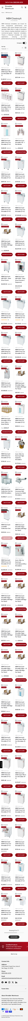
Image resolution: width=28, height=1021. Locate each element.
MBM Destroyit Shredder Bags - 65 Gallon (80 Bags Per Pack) (21, 634)
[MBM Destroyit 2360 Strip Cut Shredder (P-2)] (7, 164)
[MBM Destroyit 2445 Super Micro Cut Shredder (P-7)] (21, 763)
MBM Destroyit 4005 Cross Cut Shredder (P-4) (20, 209)
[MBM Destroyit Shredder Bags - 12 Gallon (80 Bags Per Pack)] (21, 657)
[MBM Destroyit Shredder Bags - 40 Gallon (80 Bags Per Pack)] (7, 657)
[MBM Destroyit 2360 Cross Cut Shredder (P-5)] (7, 198)
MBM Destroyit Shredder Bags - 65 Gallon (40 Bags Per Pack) (7, 598)
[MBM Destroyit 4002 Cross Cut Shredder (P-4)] (21, 304)
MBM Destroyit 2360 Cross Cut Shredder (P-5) (6, 209)
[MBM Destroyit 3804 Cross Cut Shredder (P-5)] (21, 340)
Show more (14, 937)
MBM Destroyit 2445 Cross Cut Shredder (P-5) (6, 810)
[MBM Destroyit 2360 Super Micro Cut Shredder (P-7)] (7, 60)
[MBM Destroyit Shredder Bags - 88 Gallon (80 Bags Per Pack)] (21, 515)
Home (3, 12)
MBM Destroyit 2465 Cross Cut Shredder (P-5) (6, 879)
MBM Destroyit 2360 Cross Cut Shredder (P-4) (20, 176)
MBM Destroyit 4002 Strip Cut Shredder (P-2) (5, 351)
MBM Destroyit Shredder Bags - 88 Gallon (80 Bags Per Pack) (21, 527)
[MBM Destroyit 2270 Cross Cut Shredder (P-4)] (21, 692)
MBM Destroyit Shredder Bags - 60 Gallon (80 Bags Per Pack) (7, 634)
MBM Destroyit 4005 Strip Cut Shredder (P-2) (19, 243)
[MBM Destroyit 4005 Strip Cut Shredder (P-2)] (21, 231)
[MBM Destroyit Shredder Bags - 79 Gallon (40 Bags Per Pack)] (21, 586)
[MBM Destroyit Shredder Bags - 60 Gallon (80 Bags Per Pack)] (7, 621)
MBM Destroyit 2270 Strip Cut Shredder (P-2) (19, 879)
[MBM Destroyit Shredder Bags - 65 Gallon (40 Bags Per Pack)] (7, 586)
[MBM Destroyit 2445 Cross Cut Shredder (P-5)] (7, 798)
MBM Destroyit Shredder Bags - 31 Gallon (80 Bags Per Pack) (20, 386)
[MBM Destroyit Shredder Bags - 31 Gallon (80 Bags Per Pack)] (21, 373)
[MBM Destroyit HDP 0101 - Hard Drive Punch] (7, 266)
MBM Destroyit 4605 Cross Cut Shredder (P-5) (6, 385)
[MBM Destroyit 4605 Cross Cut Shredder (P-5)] (7, 373)
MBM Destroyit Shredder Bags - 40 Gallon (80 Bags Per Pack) (7, 669)
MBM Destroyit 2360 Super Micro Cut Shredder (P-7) (6, 72)
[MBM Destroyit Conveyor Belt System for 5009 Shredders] (21, 479)
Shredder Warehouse (10, 1015)
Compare (19, 43)
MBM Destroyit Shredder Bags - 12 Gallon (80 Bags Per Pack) (21, 669)
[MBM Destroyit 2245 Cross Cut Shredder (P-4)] (21, 95)
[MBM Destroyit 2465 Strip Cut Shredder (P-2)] (7, 763)
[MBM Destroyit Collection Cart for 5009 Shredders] (7, 479)
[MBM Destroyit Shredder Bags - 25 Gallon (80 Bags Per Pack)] (7, 692)
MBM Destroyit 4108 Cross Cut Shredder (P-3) (20, 912)
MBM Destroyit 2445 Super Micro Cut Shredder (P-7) (20, 775)
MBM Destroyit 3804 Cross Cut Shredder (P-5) (20, 351)
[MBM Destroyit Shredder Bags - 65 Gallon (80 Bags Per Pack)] (21, 621)
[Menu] (2, 7)
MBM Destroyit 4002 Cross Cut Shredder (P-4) (20, 315)
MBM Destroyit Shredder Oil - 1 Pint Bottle (20, 142)
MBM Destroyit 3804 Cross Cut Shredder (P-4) (6, 562)
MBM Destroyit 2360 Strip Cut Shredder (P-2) (5, 176)
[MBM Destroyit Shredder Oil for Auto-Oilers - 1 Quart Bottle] (7, 408)
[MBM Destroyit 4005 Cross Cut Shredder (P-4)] (21, 198)
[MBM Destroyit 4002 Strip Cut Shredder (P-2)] (7, 339)
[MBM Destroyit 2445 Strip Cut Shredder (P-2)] (21, 832)
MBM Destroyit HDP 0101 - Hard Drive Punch (6, 278)
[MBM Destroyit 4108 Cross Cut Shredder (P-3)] (21, 901)
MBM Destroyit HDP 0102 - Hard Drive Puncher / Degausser (20, 279)
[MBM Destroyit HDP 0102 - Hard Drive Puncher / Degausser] (21, 267)
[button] (25, 7)
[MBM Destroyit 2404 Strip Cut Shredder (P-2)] (7, 444)
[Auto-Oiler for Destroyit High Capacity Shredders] (21, 444)
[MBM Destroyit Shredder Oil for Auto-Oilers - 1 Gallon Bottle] (7, 95)
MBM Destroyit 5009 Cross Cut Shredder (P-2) (6, 912)
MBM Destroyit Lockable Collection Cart (6, 526)
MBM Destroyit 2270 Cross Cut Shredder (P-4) (20, 704)
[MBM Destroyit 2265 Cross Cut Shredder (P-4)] (7, 131)
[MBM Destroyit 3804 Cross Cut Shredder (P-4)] (7, 550)
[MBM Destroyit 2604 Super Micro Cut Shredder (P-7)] (21, 727)
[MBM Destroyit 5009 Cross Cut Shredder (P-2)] (7, 901)
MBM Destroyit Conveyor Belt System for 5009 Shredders (20, 492)
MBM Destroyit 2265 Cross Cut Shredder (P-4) (6, 142)
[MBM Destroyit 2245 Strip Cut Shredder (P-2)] (21, 60)
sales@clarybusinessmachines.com (12, 978)
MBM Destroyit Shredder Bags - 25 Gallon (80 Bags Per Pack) (6, 704)
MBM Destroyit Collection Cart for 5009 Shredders (7, 491)
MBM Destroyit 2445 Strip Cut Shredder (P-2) (19, 843)
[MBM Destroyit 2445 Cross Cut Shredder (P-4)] (21, 798)
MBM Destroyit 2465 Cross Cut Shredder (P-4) (6, 739)
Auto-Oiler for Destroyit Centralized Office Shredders (20, 563)
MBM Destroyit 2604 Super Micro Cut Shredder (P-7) (20, 740)
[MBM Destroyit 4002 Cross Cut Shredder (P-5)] (7, 304)
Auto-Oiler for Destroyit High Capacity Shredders (19, 456)
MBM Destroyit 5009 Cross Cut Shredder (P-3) (6, 843)
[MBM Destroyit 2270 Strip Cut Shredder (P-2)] (21, 867)
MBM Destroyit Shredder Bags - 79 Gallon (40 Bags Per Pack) (20, 598)
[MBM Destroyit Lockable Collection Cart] (7, 515)
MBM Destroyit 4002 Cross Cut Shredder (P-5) (6, 315)
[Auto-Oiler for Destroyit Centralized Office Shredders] (21, 550)
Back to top (14, 954)
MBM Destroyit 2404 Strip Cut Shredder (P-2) (5, 455)
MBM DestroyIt (9, 12)
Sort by (3, 46)
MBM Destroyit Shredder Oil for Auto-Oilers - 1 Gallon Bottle (6, 108)
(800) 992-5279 (6, 973)
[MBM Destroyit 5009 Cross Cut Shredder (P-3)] (7, 832)
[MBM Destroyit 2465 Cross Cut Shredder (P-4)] (7, 727)
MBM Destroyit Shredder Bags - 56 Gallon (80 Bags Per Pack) (7, 244)
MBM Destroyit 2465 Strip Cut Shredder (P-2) (5, 774)
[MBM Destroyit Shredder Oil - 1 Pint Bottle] (21, 131)
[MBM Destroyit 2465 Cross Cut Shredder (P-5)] (7, 867)
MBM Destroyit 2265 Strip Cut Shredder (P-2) (19, 420)
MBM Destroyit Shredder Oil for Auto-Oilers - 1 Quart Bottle (6, 421)
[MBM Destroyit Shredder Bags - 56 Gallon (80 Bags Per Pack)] (7, 231)
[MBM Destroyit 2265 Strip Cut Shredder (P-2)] (21, 409)
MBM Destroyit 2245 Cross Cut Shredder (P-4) (20, 107)
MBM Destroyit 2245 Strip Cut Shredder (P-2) (19, 71)
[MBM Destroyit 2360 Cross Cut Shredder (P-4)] (21, 164)
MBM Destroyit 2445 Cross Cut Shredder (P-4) (20, 810)
